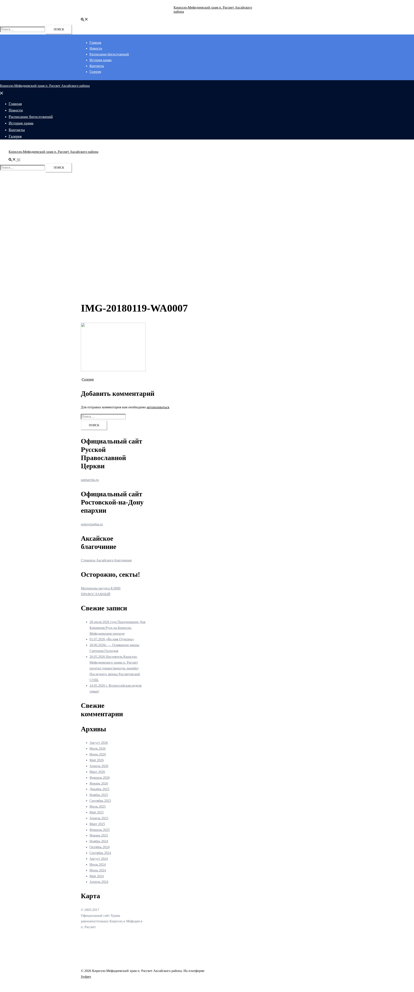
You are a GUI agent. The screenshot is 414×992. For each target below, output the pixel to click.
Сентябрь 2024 (100, 853)
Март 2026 (97, 772)
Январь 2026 (98, 783)
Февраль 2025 (99, 830)
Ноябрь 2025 (98, 795)
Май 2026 (96, 760)
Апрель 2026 (98, 766)
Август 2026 (98, 742)
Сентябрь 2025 (100, 800)
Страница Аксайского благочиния (106, 560)
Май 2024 (96, 876)
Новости (95, 48)
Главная (95, 42)
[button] (84, 20)
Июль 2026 (97, 748)
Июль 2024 (97, 864)
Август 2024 (98, 858)
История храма (100, 60)
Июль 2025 (97, 806)
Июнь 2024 (97, 870)
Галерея (95, 72)
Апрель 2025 (98, 818)
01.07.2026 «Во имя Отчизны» (111, 639)
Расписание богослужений (109, 54)
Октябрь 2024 (99, 847)
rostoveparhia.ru (92, 524)
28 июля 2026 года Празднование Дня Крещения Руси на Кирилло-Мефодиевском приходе (117, 627)
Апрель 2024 (98, 882)
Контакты (96, 66)
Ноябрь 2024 (98, 841)
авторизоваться (158, 407)
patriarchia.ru (90, 480)
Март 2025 (97, 824)
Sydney (86, 976)
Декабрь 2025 (99, 789)
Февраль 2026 (99, 777)
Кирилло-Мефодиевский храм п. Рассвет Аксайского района (45, 86)
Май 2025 (96, 812)
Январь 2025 (98, 835)
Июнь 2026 (97, 754)
